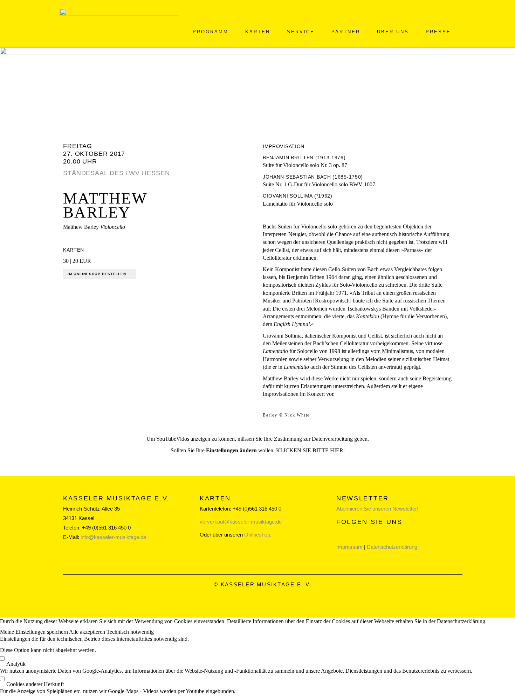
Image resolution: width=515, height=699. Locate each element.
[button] (34, 632)
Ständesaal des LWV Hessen (116, 173)
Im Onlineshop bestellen (97, 274)
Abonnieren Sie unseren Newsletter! (377, 509)
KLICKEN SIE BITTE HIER (309, 450)
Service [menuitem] (301, 31)
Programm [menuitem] (210, 31)
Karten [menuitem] (257, 31)
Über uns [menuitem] (393, 31)
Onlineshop (257, 535)
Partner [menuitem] (345, 31)
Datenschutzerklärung (392, 547)
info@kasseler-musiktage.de (113, 537)
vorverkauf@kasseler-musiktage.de (241, 522)
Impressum (349, 547)
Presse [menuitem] (438, 31)
